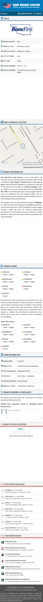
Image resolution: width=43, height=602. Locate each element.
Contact (34, 590)
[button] (21, 144)
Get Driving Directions (32, 167)
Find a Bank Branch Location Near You (21, 587)
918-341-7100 (21, 66)
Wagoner (8, 515)
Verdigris (8, 490)
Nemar (7, 503)
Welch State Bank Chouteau (15, 548)
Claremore (9, 496)
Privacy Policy (27, 590)
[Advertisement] (21, 97)
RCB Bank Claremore (13, 567)
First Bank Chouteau (12, 554)
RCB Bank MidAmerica (13, 573)
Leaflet (23, 162)
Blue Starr (9, 509)
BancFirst (20, 361)
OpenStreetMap (37, 162)
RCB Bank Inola (11, 541)
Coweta (8, 521)
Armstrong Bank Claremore (15, 560)
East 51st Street (10, 528)
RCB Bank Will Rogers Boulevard (17, 579)
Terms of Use (19, 590)
